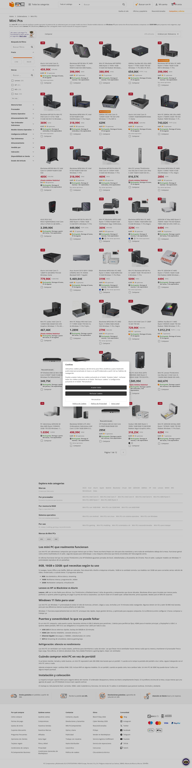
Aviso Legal (115, 404)
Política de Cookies (79, 404)
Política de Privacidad (99, 404)
